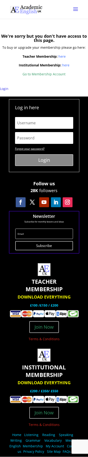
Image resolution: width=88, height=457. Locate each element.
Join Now (44, 327)
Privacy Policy (34, 451)
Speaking (66, 435)
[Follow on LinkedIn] (56, 202)
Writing (16, 440)
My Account (55, 446)
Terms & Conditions (44, 339)
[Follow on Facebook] (21, 202)
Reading (48, 435)
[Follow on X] (32, 202)
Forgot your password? (30, 149)
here (62, 56)
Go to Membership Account (44, 74)
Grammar (33, 440)
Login (4, 88)
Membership (33, 446)
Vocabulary (53, 440)
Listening (31, 435)
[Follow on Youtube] (44, 202)
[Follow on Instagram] (68, 202)
